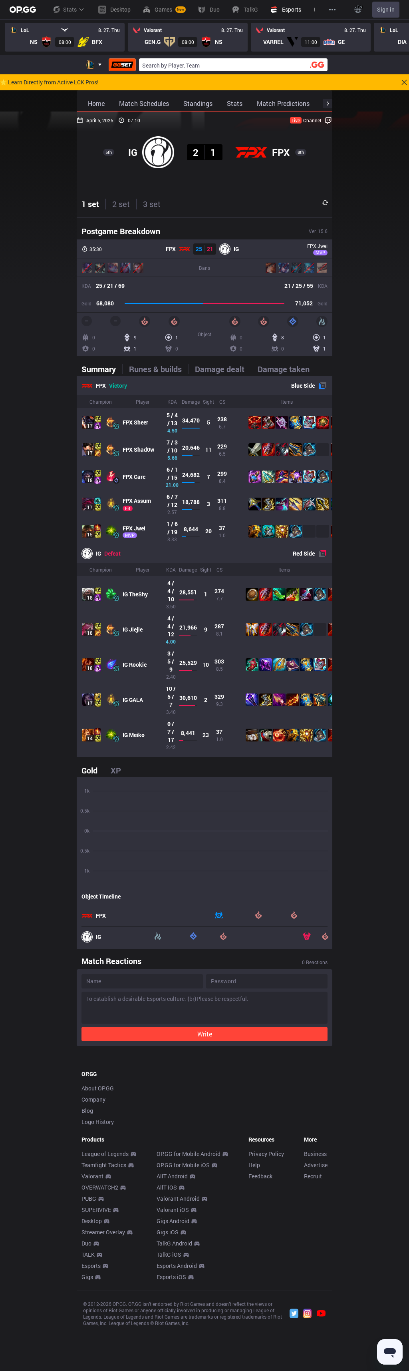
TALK (88, 1254)
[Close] (404, 82)
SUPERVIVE (96, 1210)
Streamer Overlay (103, 1232)
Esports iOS (171, 1277)
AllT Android (172, 1176)
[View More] (332, 10)
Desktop (91, 1221)
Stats (70, 9)
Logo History (97, 1122)
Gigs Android (173, 1221)
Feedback (260, 1176)
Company (93, 1099)
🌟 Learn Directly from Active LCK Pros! (49, 82)
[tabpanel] (204, 566)
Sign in (386, 9)
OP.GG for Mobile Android (188, 1154)
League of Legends (105, 1154)
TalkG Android (174, 1243)
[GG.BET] (122, 64)
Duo (86, 1243)
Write (204, 1034)
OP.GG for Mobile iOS (183, 1165)
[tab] (101, 369)
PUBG (88, 1198)
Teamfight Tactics (103, 1165)
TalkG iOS (169, 1254)
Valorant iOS (173, 1210)
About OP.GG (97, 1088)
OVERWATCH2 (99, 1187)
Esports (91, 1265)
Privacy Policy (266, 1154)
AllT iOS (167, 1187)
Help (254, 1165)
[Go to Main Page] (23, 9)
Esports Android (177, 1265)
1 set (90, 204)
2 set (121, 204)
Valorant (92, 1176)
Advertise (316, 1165)
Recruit (313, 1176)
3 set (152, 204)
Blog (87, 1110)
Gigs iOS (168, 1232)
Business (315, 1154)
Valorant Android (178, 1198)
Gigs (87, 1277)
